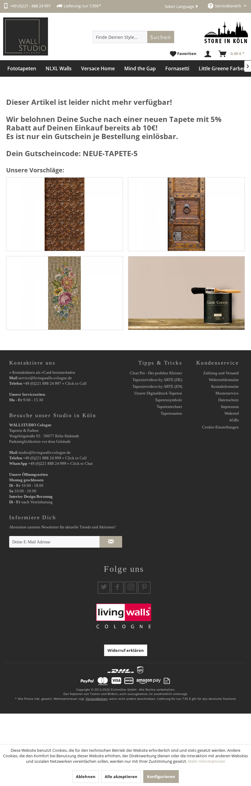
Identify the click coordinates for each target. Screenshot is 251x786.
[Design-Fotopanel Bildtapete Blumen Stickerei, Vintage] (64, 293)
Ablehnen (86, 776)
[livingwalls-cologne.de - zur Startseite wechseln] (25, 36)
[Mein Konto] (208, 54)
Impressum (230, 406)
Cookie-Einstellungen (220, 427)
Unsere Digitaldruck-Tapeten (158, 393)
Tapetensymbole (168, 400)
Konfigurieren (161, 776)
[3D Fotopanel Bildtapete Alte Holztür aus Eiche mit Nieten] (186, 214)
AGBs (234, 420)
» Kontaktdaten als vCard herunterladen (42, 372)
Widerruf (231, 413)
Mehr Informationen (206, 761)
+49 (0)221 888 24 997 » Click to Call (55, 383)
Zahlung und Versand (221, 373)
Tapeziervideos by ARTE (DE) (157, 379)
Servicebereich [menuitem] (228, 6)
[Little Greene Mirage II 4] (186, 293)
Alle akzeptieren (121, 776)
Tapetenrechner (169, 406)
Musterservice (227, 393)
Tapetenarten (171, 413)
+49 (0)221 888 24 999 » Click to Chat (60, 463)
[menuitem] (133, 37)
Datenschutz (228, 400)
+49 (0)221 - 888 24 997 (30, 6)
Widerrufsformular (224, 379)
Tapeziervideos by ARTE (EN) (157, 386)
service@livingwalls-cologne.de (45, 378)
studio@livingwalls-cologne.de (44, 452)
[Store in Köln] (226, 32)
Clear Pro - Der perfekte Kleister (156, 373)
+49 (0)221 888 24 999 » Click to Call (55, 458)
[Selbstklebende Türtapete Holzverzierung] (64, 214)
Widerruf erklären (125, 650)
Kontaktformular (225, 386)
